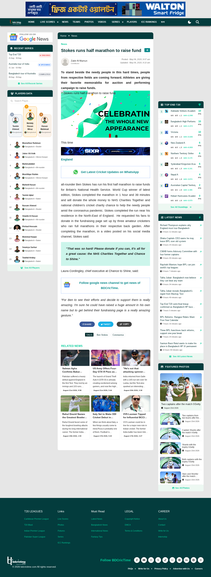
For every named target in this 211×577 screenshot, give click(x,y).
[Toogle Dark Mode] (189, 22)
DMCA (128, 525)
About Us (162, 519)
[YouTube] (144, 560)
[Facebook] (137, 560)
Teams (76, 22)
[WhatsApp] (172, 560)
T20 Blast (28, 525)
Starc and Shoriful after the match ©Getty (190, 475)
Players (132, 22)
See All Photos (182, 488)
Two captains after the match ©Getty (181, 404)
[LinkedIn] (186, 560)
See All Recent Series (31, 83)
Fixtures (61, 531)
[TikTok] (165, 560)
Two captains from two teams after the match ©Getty (190, 416)
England (67, 159)
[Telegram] (193, 560)
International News (99, 531)
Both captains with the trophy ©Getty (192, 460)
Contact (161, 525)
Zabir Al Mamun (79, 60)
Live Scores (63, 519)
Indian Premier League (34, 531)
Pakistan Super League (34, 537)
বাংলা (163, 22)
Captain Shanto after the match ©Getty (191, 431)
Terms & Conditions (133, 531)
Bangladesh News (99, 525)
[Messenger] (179, 560)
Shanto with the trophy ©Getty (189, 446)
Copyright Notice (132, 519)
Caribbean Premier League (36, 519)
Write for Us (163, 531)
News (65, 22)
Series (60, 537)
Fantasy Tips (97, 537)
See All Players (32, 268)
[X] (158, 560)
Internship (162, 537)
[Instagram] (151, 560)
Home (31, 22)
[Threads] (201, 560)
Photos (89, 22)
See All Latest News (183, 356)
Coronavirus (118, 335)
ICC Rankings (149, 22)
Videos (102, 22)
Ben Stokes (102, 335)
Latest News (96, 519)
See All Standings (179, 207)
